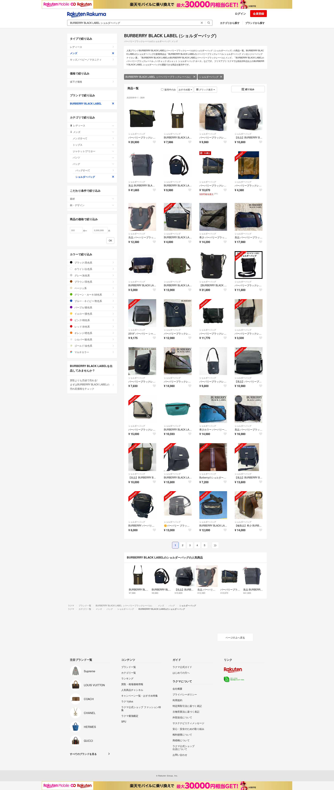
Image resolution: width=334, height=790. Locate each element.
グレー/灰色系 (82, 275)
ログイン (240, 13)
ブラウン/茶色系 (83, 281)
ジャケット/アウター (84, 151)
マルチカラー (81, 352)
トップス (77, 144)
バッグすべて (82, 170)
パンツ (76, 157)
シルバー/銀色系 (83, 339)
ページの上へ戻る (235, 637)
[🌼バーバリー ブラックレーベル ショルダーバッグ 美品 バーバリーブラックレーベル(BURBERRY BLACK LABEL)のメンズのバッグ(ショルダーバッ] (178, 505)
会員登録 (258, 13)
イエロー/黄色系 (83, 313)
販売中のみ (170, 89)
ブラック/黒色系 (83, 262)
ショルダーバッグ (208, 76)
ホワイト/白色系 (83, 269)
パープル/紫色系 (83, 307)
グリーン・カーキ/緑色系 (88, 294)
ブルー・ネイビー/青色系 (88, 301)
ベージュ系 (80, 288)
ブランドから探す (255, 23)
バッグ (76, 164)
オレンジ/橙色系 (83, 333)
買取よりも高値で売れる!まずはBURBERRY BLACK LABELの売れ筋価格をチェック (89, 384)
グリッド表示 (205, 89)
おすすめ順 (185, 89)
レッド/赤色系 (82, 326)
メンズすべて (80, 138)
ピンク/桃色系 (82, 320)
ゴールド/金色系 (83, 345)
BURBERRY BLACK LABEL (86, 103)
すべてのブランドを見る (83, 754)
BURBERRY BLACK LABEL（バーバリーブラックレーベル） (158, 76)
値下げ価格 (76, 81)
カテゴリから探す (230, 23)
